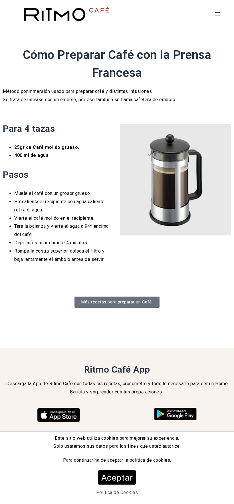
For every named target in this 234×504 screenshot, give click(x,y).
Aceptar (117, 478)
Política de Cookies (117, 492)
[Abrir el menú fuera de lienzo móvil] (217, 14)
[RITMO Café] (65, 14)
